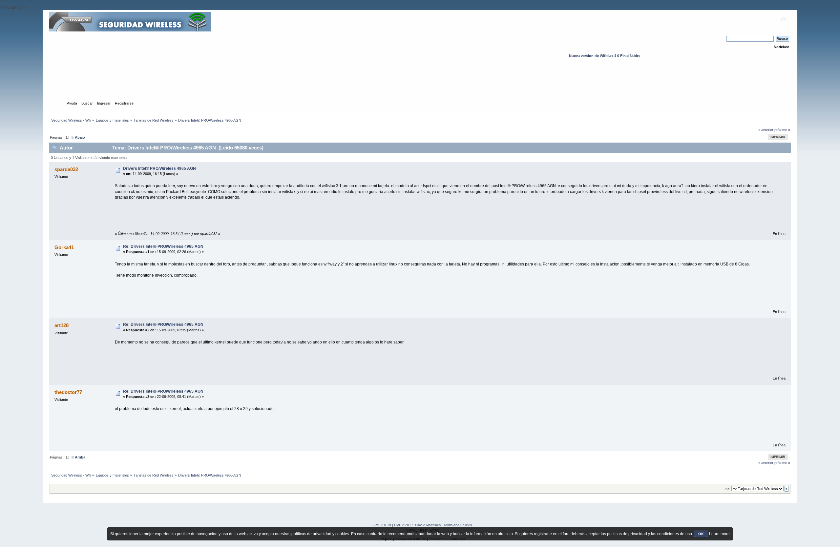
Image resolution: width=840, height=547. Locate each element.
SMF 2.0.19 (382, 525)
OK (701, 534)
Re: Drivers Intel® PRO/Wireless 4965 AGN (163, 246)
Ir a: (727, 489)
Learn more (719, 534)
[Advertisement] (420, 85)
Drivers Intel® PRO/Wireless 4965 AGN (159, 168)
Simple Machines (428, 525)
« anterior (765, 130)
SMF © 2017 (403, 525)
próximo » (782, 130)
